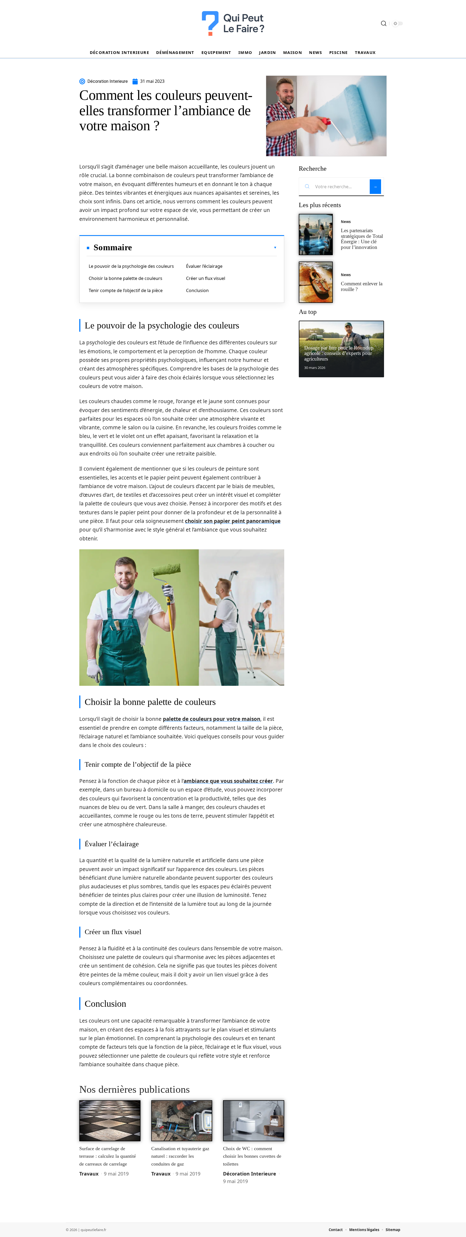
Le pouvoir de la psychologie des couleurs (131, 266)
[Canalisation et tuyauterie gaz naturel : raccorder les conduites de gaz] (182, 1121)
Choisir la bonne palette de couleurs (125, 278)
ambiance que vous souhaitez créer (228, 780)
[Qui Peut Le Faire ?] (233, 23)
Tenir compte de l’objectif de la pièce (126, 290)
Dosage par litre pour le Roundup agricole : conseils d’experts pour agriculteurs (339, 353)
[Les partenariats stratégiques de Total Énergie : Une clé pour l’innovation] (316, 234)
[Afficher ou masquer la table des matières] (204, 247)
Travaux (88, 1173)
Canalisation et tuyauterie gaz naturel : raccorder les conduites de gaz (180, 1156)
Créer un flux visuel (205, 278)
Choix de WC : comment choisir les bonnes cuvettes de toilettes (252, 1156)
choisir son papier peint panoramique (232, 521)
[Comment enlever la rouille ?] (316, 282)
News (346, 221)
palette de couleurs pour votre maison (211, 718)
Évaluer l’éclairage (204, 266)
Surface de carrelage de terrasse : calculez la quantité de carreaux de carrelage (107, 1156)
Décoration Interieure (249, 1173)
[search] (383, 23)
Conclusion (197, 290)
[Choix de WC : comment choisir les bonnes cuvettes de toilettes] (253, 1121)
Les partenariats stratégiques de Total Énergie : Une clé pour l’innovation (362, 239)
